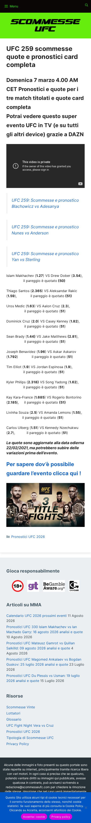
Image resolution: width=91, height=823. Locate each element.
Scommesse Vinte (20, 707)
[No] (86, 807)
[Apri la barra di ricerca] (86, 5)
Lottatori (13, 713)
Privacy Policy (17, 744)
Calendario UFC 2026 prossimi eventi (36, 616)
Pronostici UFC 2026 (28, 537)
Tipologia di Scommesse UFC (30, 738)
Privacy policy (60, 816)
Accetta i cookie (34, 816)
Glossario (13, 719)
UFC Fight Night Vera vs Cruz (30, 725)
